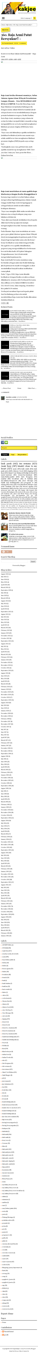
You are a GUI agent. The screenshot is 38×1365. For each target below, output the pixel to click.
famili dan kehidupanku (10, 483)
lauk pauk (6, 463)
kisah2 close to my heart (19, 467)
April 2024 (4, 609)
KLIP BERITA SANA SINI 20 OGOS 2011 (21, 310)
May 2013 (4, 861)
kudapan (12, 492)
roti (18, 484)
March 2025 (4, 598)
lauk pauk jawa (6, 1152)
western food (26, 488)
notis (23, 497)
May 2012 (4, 893)
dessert (4, 1022)
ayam (15, 469)
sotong (34, 492)
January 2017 (5, 745)
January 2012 (5, 903)
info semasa (6, 1066)
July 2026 (4, 577)
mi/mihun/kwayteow (9, 481)
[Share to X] (6, 303)
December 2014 (6, 810)
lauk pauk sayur (7, 1155)
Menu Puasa (25, 494)
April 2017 (4, 737)
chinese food (18, 471)
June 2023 (4, 619)
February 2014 (5, 837)
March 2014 (4, 834)
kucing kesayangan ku (9, 1122)
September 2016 (6, 753)
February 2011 (5, 933)
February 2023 (5, 630)
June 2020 (4, 708)
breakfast (15, 479)
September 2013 (6, 850)
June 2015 (4, 794)
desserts (5, 1025)
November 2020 (6, 694)
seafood (20, 492)
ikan (2, 473)
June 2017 (4, 732)
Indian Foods (6, 1057)
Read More (22, 321)
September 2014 (6, 818)
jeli (20, 507)
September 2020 (6, 700)
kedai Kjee (16, 488)
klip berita (9, 25)
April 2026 (4, 585)
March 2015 (4, 802)
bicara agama (28, 486)
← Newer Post (6, 388)
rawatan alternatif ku (22, 501)
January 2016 (5, 775)
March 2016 (4, 769)
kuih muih (25, 469)
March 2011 (4, 930)
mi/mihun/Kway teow (9, 1188)
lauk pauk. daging (7, 1161)
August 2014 (5, 820)
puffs (2, 501)
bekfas (16, 497)
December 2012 (6, 874)
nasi (3, 1205)
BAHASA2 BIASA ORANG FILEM (20, 513)
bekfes (4, 966)
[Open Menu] (3, 18)
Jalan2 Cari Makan (15, 473)
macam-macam (7, 1173)
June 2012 (4, 890)
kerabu (3, 507)
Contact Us (26, 1351)
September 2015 (6, 786)
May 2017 (4, 735)
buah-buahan (6, 983)
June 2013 (4, 858)
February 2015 (5, 804)
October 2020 (5, 697)
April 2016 (4, 767)
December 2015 (6, 778)
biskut (23, 490)
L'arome (3, 492)
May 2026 (4, 582)
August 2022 (5, 644)
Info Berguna (26, 477)
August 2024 (5, 601)
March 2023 (4, 628)
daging (30, 471)
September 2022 (6, 641)
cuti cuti (34, 501)
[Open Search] (34, 18)
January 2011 (5, 936)
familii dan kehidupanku (9, 1040)
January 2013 (5, 871)
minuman (5, 1199)
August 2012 (4, 885)
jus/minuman (20, 495)
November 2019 (6, 716)
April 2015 (4, 799)
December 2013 (6, 842)
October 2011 (5, 912)
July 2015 (3, 791)
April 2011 (4, 928)
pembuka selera (30, 499)
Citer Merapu (27, 481)
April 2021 (4, 681)
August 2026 (5, 574)
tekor (4, 1294)
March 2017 (4, 740)
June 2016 (4, 762)
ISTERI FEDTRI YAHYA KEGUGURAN (21, 372)
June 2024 (4, 606)
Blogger (22, 565)
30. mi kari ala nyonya (16, 534)
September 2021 (6, 670)
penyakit (32, 504)
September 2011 (6, 914)
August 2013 (4, 853)
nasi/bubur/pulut (7, 477)
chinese (4, 1004)
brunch (31, 490)
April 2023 (4, 625)
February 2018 (5, 719)
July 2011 (3, 920)
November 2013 (6, 844)
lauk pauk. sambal (7, 1164)
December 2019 (6, 713)
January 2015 (5, 807)
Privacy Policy (18, 1351)
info (29, 497)
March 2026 (4, 587)
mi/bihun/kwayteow (8, 1185)
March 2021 (4, 684)
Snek (25, 484)
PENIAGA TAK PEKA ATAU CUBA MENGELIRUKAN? (19, 326)
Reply (7, 402)
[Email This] (2, 303)
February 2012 (5, 901)
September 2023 (6, 611)
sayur (27, 492)
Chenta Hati (4, 506)
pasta (4, 1214)
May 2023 (4, 622)
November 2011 (6, 909)
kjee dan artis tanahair (9, 1116)
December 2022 (6, 636)
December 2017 (6, 721)
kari (17, 486)
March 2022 (4, 654)
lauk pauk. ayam (7, 1158)
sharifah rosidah (11, 397)
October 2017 (5, 727)
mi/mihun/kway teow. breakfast (12, 1190)
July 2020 (4, 705)
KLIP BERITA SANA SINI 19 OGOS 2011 (21, 341)
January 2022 (5, 660)
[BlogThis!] (4, 303)
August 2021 (4, 673)
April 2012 (4, 895)
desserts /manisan (8, 1028)
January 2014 (5, 839)
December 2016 (6, 748)
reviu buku (27, 507)
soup (33, 507)
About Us (11, 1351)
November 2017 (6, 724)
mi (3, 1182)
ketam (10, 504)
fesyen (25, 509)
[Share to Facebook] (8, 303)
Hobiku (11, 502)
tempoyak (10, 501)
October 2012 (5, 879)
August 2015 (4, 788)
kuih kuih (5, 1131)
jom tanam (5, 1081)
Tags (12, 454)
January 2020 (5, 711)
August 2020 (5, 703)
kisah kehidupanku (8, 1102)
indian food (5, 1054)
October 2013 (5, 847)
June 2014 (4, 826)
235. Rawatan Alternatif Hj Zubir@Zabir (22, 524)
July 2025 (3, 593)
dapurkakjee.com (18, 1348)
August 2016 (5, 756)
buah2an (6, 494)
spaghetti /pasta (7, 1279)
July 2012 (3, 887)
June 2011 (4, 922)
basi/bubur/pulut (7, 960)
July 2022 (3, 646)
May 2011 (4, 925)
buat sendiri (19, 502)
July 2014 (3, 823)
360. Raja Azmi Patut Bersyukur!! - (16, 37)
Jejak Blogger (28, 502)
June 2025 (4, 595)
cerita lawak (6, 998)
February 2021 (5, 687)
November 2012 (6, 877)
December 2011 (5, 906)
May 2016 (4, 764)
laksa (30, 509)
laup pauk (5, 1167)
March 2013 (4, 866)
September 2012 (6, 882)
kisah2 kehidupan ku (8, 1111)
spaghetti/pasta (6, 497)
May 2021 (4, 678)
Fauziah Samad (8, 43)
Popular (5, 454)
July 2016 (3, 759)
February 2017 (5, 743)
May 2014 (4, 828)
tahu (5, 502)
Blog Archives (22, 454)
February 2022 (5, 657)
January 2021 (5, 689)
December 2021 (6, 662)
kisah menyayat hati (8, 1105)
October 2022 (5, 638)
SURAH (3, 509)
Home (3, 25)
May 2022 (4, 649)
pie (32, 495)
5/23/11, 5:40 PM (22, 397)
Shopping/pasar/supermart (27, 506)
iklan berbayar (6, 1051)
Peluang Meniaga (12, 507)
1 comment (22, 43)
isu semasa (25, 463)
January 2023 (5, 633)
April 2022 (4, 652)
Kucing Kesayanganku (9, 1125)
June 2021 (4, 676)
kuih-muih (5, 1137)
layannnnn (5, 488)
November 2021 (6, 665)
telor (11, 484)
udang (3, 484)
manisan (5, 1176)
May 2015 (4, 796)
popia (8, 509)
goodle (6, 1335)
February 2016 (5, 772)
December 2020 (6, 692)
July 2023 (3, 617)
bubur (4, 992)
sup (16, 490)
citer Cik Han (24, 504)
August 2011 (4, 917)
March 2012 (4, 898)
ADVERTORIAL (14, 509)
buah (21, 509)
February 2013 (5, 869)
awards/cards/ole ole (15, 499)
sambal (3, 479)
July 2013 (3, 855)
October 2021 (5, 668)
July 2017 (3, 729)
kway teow (5, 1140)
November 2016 (6, 751)
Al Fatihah (29, 479)
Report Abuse (7, 1313)
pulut (3, 1241)
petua (16, 504)
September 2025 (6, 590)
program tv (29, 483)
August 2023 (5, 614)
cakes (15, 494)
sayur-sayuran (6, 475)
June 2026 (4, 579)
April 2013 (4, 863)
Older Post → (32, 388)
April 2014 (4, 831)
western (4, 1306)
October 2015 (5, 783)
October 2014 (5, 815)
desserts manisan (7, 1031)
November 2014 (6, 812)
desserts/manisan (25, 475)
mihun (4, 1196)
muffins (13, 506)
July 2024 (4, 603)
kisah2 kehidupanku (8, 1114)
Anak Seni (6, 466)
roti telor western (7, 1253)
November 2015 (6, 780)
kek (3, 1093)
